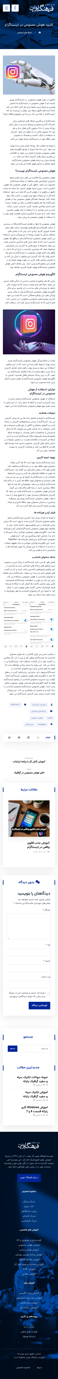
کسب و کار (42, 852)
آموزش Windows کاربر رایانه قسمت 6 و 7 (34, 1109)
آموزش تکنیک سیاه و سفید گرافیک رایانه (35, 1094)
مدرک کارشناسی (29, 1221)
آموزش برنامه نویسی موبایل (29, 1255)
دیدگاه (46, 910)
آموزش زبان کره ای (29, 1308)
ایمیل (46, 961)
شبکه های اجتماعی (38, 711)
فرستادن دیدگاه (39, 1005)
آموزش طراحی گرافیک (29, 1260)
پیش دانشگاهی (29, 1211)
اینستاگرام (29, 724)
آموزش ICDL (29, 1269)
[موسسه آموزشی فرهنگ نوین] (42, 8)
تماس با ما (29, 1327)
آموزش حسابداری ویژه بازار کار (29, 1264)
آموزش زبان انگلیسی (29, 1293)
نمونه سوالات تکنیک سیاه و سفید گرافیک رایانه (32, 1079)
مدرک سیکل (29, 1202)
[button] (6, 8)
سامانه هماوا (29, 1337)
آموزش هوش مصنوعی (29, 1245)
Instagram (42, 724)
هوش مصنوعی (37, 718)
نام (48, 945)
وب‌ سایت (45, 977)
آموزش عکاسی (29, 1274)
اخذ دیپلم (29, 1206)
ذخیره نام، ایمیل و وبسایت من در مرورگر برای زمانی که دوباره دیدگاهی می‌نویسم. (27, 994)
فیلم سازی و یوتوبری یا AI (29, 1240)
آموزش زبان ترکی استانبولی (29, 1298)
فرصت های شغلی (29, 1332)
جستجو (12, 1048)
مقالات (50, 718)
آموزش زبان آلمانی (29, 1303)
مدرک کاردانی (29, 1216)
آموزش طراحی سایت (29, 1250)
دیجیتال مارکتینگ (39, 704)
